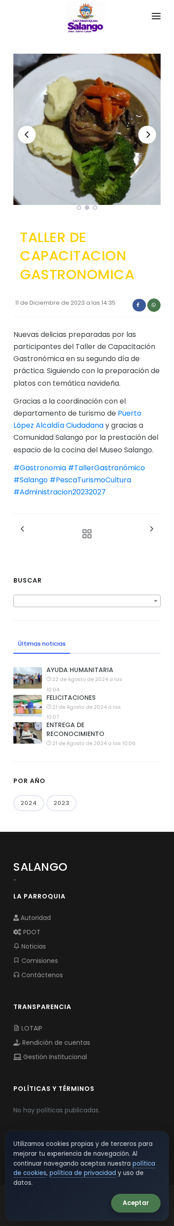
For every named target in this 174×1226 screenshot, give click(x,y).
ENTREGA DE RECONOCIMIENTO (75, 729)
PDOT (31, 932)
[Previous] (27, 135)
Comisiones (39, 960)
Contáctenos (41, 975)
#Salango (30, 480)
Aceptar (136, 1203)
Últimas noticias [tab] (42, 643)
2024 (29, 803)
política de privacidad (83, 1173)
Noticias (33, 946)
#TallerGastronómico (106, 468)
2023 (62, 803)
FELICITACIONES (70, 697)
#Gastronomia (39, 468)
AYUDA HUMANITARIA (79, 669)
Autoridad (35, 917)
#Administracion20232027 (59, 492)
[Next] (147, 135)
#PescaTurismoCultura (90, 480)
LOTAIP (31, 1028)
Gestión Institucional (54, 1056)
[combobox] (87, 601)
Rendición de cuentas (55, 1042)
